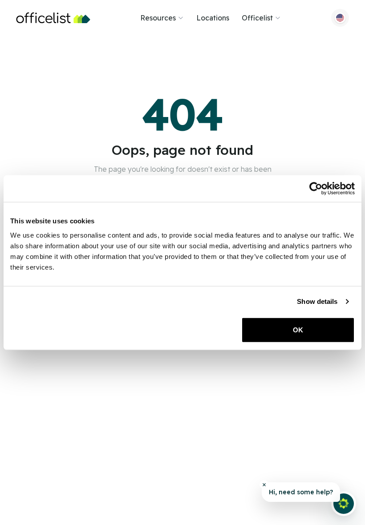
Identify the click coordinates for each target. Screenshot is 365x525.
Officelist (257, 17)
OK (298, 329)
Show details (317, 301)
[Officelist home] (53, 18)
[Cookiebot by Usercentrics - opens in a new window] (316, 188)
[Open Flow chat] (343, 503)
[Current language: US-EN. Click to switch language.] (340, 18)
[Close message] (264, 484)
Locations (212, 17)
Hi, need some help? (301, 492)
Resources (158, 17)
